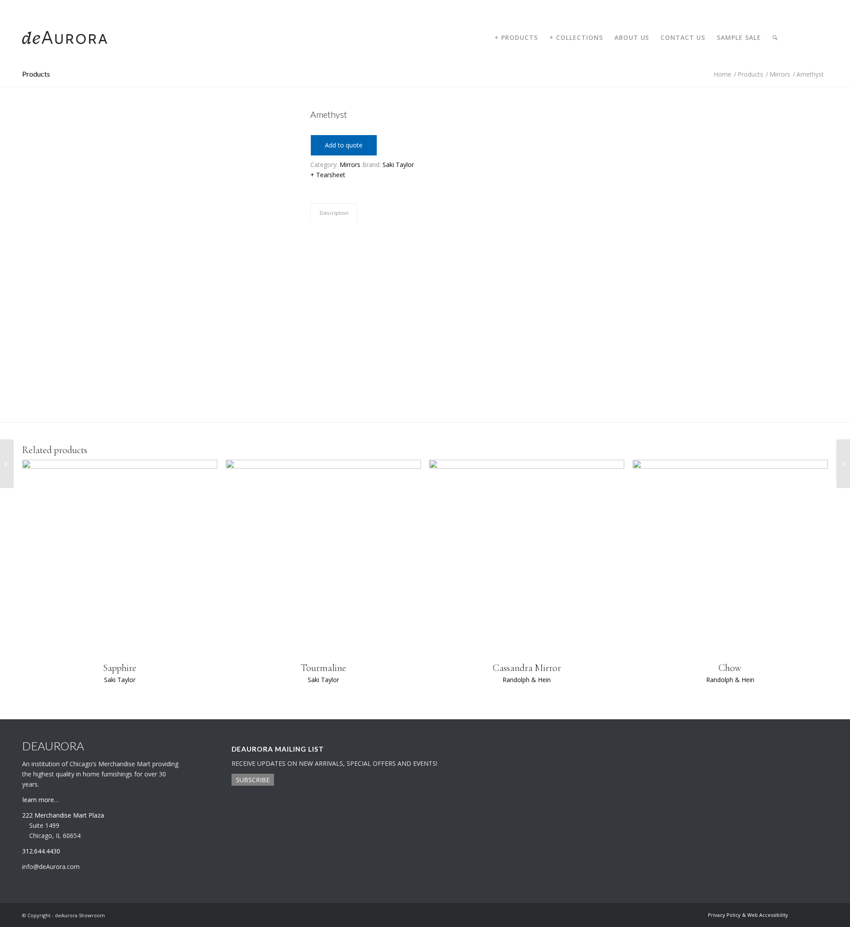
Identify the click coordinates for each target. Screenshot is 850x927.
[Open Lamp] (7, 463)
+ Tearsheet (327, 175)
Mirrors (350, 164)
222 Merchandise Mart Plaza (63, 815)
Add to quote (344, 145)
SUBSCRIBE (253, 780)
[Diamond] (843, 463)
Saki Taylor (398, 164)
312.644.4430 (36, 6)
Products (36, 74)
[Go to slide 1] (155, 371)
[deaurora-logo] (64, 37)
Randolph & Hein (526, 679)
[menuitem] (516, 37)
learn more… (41, 799)
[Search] (775, 37)
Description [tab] (334, 212)
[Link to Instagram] (808, 37)
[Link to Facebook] (821, 37)
